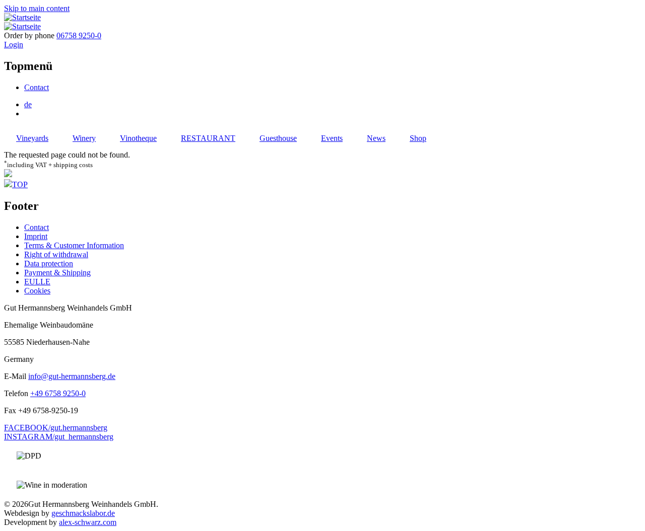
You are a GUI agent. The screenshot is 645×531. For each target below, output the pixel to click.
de (28, 104)
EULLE (37, 281)
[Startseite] (22, 17)
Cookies (37, 290)
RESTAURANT (208, 138)
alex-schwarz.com (87, 522)
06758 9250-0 (78, 35)
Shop (418, 138)
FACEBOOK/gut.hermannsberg (55, 427)
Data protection (48, 263)
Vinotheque (138, 138)
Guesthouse (278, 138)
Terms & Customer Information (74, 245)
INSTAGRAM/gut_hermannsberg (58, 436)
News (376, 138)
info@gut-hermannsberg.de (71, 376)
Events (332, 138)
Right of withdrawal (56, 254)
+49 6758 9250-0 (58, 393)
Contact (36, 87)
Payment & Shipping (57, 272)
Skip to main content (37, 8)
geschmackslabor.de (83, 513)
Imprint (35, 236)
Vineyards (32, 138)
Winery (84, 138)
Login (13, 44)
